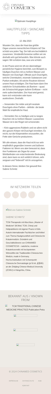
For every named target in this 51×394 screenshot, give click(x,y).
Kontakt (25, 386)
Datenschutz (28, 381)
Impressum (13, 381)
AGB (39, 381)
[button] (45, 8)
